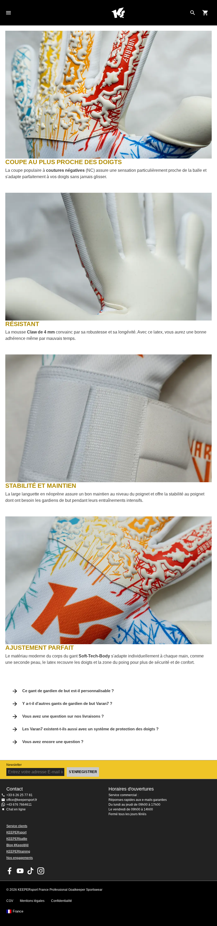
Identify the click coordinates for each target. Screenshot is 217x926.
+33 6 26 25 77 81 (19, 795)
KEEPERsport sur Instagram (40, 870)
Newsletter (14, 765)
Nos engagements (19, 858)
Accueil (118, 12)
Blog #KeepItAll (17, 845)
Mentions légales (32, 901)
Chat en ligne (16, 809)
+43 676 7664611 (19, 804)
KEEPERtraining (18, 851)
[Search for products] (192, 12)
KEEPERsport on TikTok (30, 870)
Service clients (16, 826)
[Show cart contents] (205, 12)
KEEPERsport (16, 832)
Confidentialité (61, 901)
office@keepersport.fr (21, 800)
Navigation (8, 12)
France (18, 911)
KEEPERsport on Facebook (9, 870)
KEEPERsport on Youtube (20, 870)
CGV (9, 901)
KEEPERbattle (16, 839)
